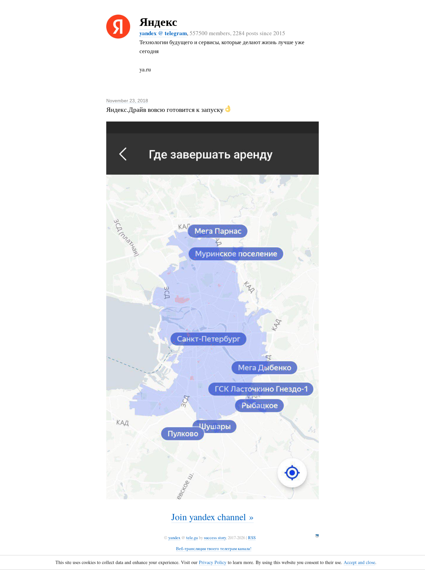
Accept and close (359, 562)
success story (215, 537)
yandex (174, 537)
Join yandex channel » (212, 516)
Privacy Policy (212, 562)
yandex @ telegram (163, 33)
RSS (252, 537)
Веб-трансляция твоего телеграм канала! (213, 548)
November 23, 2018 (127, 100)
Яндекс (158, 21)
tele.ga (192, 537)
